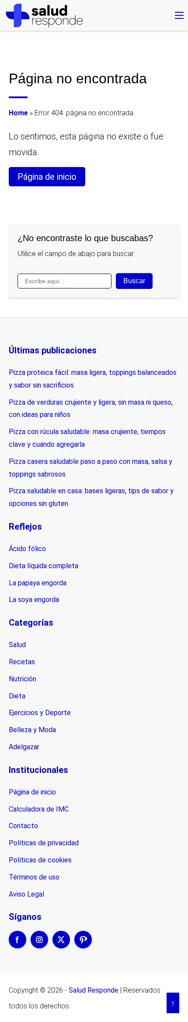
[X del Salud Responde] (61, 945)
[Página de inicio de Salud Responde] (44, 15)
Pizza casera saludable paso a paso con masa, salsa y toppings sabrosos (90, 467)
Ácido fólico (27, 549)
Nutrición (22, 679)
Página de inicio (47, 176)
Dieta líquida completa (43, 566)
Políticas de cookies (40, 860)
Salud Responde (93, 990)
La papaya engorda (37, 583)
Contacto (23, 826)
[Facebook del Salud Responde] (17, 945)
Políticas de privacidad (44, 843)
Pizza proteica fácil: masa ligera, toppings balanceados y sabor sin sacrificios (93, 378)
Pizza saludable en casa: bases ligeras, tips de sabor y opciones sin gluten (91, 497)
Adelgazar (24, 747)
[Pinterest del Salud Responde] (83, 945)
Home (18, 113)
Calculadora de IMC (39, 809)
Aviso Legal (26, 894)
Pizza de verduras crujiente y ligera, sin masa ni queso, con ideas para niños (91, 408)
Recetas (22, 662)
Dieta (17, 696)
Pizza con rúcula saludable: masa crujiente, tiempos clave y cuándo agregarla (87, 438)
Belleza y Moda (32, 730)
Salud (17, 645)
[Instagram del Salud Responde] (39, 945)
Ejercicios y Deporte (40, 713)
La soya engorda (34, 599)
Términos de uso (34, 877)
